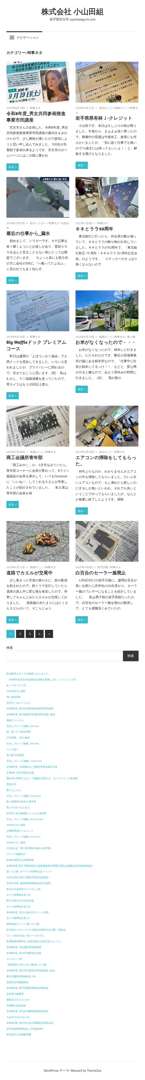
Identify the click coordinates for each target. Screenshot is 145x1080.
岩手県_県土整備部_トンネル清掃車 (26, 813)
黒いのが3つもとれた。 (19, 807)
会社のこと (105, 108)
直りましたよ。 (15, 790)
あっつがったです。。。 (19, 685)
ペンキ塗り (12, 749)
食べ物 (131, 337)
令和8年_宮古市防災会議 (20, 772)
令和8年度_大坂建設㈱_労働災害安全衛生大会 (31, 767)
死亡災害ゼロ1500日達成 (20, 900)
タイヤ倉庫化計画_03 (18, 895)
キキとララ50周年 (94, 229)
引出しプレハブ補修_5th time (22, 743)
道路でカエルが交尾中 (29, 572)
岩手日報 (102, 567)
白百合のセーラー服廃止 (101, 572)
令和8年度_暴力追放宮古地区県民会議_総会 (30, 714)
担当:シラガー (38, 223)
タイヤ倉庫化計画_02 (18, 906)
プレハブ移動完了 (16, 854)
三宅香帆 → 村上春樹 (18, 737)
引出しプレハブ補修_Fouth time (24, 761)
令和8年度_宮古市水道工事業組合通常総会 (29, 1023)
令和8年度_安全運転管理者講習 (23, 947)
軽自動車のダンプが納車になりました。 (28, 673)
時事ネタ (35, 108)
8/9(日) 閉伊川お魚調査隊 (20, 860)
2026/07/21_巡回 (15, 842)
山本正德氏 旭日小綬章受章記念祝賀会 (27, 877)
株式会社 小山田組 (72, 11)
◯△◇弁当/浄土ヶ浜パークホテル (25, 935)
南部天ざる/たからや (17, 999)
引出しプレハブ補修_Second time (24, 819)
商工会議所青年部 (24, 457)
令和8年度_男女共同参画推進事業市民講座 (29, 708)
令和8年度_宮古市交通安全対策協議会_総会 (30, 970)
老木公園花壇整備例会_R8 (20, 976)
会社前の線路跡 (15, 994)
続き (11, 167)
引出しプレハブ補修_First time (23, 836)
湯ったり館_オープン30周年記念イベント (29, 871)
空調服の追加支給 (16, 1005)
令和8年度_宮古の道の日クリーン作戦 (27, 912)
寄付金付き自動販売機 (18, 1034)
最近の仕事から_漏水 (28, 233)
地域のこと (121, 108)
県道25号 (11, 784)
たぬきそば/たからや (17, 1017)
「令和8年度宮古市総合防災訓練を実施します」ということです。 (42, 679)
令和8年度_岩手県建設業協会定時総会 (27, 988)
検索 (9, 647)
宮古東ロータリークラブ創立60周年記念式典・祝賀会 (36, 930)
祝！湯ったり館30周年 (18, 732)
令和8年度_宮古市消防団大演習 (23, 953)
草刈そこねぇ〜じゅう (18, 703)
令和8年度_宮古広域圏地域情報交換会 (27, 1011)
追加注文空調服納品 (17, 982)
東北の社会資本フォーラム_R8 (23, 889)
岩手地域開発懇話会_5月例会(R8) (24, 1029)
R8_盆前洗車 (13, 697)
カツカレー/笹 (14, 959)
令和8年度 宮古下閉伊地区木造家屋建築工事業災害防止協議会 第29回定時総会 (49, 866)
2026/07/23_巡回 (15, 825)
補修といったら (15, 720)
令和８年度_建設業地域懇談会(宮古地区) (28, 883)
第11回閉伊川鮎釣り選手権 (21, 801)
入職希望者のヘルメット (19, 831)
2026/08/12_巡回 (15, 691)
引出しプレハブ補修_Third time (23, 796)
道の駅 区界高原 (15, 755)
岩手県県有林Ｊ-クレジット (104, 118)
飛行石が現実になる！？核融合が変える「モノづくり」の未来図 (42, 778)
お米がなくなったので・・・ (106, 342)
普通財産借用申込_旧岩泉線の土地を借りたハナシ (34, 941)
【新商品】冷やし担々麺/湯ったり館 (26, 964)
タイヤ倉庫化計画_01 (18, 918)
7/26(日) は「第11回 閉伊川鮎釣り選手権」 (29, 848)
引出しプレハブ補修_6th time (22, 726)
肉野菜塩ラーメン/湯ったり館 (22, 924)
